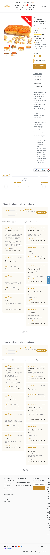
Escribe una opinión (41, 212)
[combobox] (20, 222)
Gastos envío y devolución (8, 485)
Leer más (20, 245)
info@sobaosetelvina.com (23, 485)
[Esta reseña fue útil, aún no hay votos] (18, 250)
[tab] (37, 73)
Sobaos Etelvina (31, 552)
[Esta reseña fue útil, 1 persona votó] (18, 290)
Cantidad (36, 53)
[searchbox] (7, 222)
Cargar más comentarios (25, 331)
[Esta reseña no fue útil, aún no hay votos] (44, 240)
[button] (6, 186)
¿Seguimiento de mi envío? (9, 495)
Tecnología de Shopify (40, 552)
